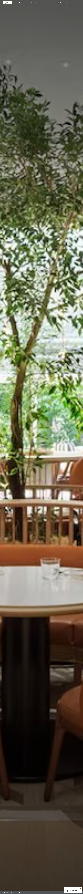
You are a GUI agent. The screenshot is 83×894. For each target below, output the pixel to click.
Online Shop (59, 2)
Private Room (35, 2)
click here (76, 891)
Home (21, 2)
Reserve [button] (75, 2)
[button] (11, 892)
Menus (27, 2)
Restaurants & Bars (48, 2)
